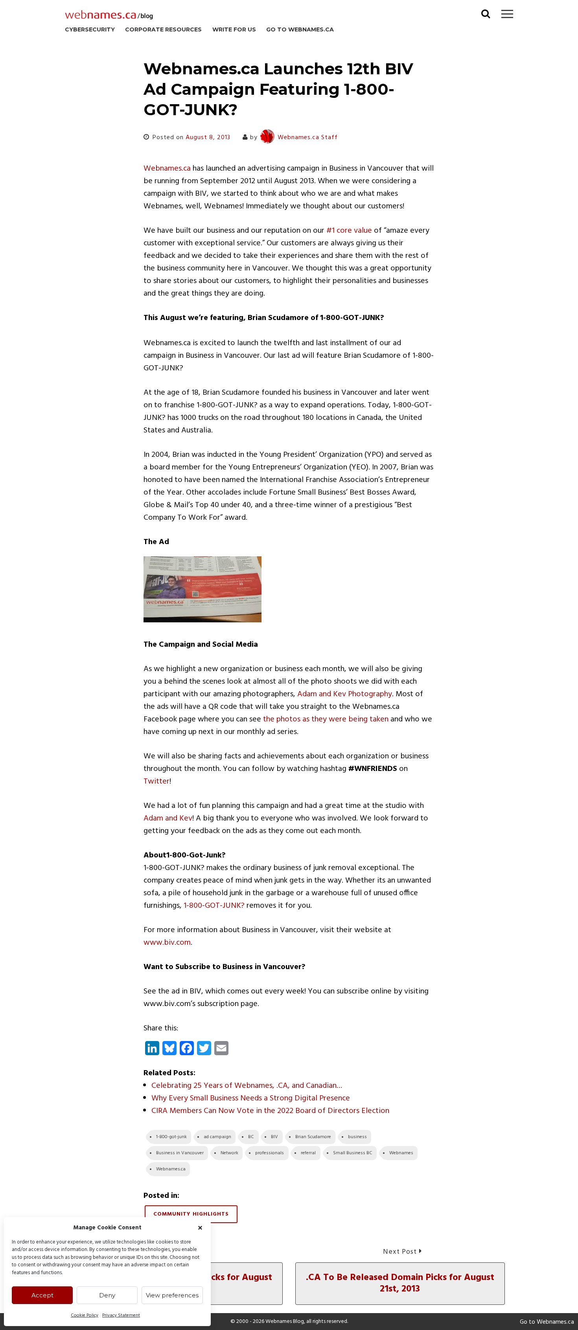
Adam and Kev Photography (344, 694)
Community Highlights (191, 1214)
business (357, 1137)
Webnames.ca (167, 168)
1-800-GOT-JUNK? (214, 906)
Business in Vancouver (180, 1153)
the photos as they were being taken (325, 719)
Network (229, 1153)
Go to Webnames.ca (300, 29)
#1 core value (349, 230)
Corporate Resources (163, 29)
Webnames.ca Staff (308, 137)
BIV (274, 1137)
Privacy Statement (121, 1315)
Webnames (401, 1153)
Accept (42, 1295)
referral (308, 1153)
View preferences (172, 1295)
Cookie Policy (84, 1315)
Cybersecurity (90, 29)
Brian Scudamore (313, 1137)
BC (251, 1137)
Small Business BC (352, 1153)
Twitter (156, 781)
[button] (200, 1228)
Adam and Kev (168, 818)
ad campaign (217, 1137)
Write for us (234, 29)
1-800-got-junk (171, 1137)
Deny (107, 1295)
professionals (269, 1153)
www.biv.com (167, 942)
